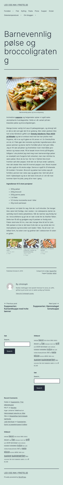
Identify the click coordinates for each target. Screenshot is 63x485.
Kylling (23, 11)
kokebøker (43, 349)
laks (53, 349)
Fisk (17, 11)
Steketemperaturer (11, 15)
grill (57, 343)
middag (35, 352)
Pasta (30, 11)
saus (50, 356)
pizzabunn (42, 356)
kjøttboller (53, 346)
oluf (48, 352)
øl (58, 363)
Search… (7, 340)
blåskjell (48, 340)
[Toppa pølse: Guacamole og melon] (14, 243)
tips (40, 363)
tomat (43, 363)
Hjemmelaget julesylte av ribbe (14, 413)
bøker (51, 340)
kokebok (36, 349)
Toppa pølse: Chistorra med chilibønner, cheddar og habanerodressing (31, 250)
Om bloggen (28, 15)
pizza (36, 355)
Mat (47, 271)
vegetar (52, 363)
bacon (41, 340)
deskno (55, 340)
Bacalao (13, 408)
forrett (51, 343)
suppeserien (48, 359)
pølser (55, 273)
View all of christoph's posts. (25, 293)
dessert (36, 343)
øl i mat (36, 365)
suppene (18, 117)
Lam (56, 349)
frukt (54, 343)
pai (50, 352)
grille (35, 346)
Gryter (51, 11)
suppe (37, 359)
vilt (55, 363)
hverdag (49, 273)
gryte (38, 346)
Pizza (37, 11)
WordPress (22, 477)
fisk (43, 343)
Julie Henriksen (9, 422)
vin (56, 363)
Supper (44, 11)
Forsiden (7, 11)
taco (57, 360)
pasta (54, 352)
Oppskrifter (53, 271)
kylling (49, 349)
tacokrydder (36, 363)
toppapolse (47, 363)
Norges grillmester (42, 352)
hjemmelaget (43, 346)
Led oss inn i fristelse (16, 5)
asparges (36, 340)
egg (40, 343)
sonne (53, 356)
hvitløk (49, 346)
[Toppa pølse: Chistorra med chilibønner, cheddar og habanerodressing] (31, 243)
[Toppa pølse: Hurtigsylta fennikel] (48, 243)
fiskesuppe (47, 343)
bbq (45, 340)
